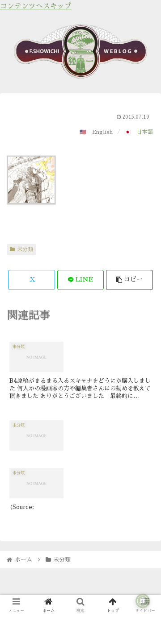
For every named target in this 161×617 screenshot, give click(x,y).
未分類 (25, 249)
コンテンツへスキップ (36, 6)
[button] (129, 280)
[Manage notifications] (143, 601)
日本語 (145, 132)
